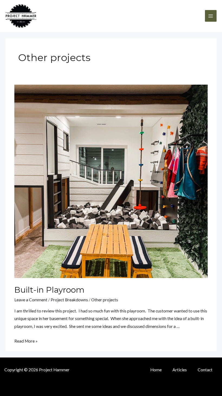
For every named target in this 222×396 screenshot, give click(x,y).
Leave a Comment (30, 299)
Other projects (104, 299)
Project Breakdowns (69, 299)
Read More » (26, 340)
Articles (179, 369)
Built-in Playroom (49, 290)
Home (156, 369)
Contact (205, 369)
